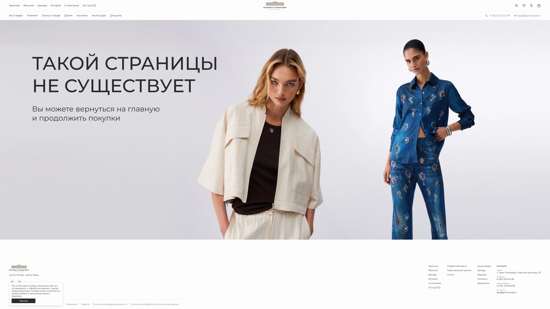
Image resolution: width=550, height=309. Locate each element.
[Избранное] (524, 6)
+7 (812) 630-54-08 (499, 15)
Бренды (42, 5)
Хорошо (23, 301)
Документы (483, 283)
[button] (12, 282)
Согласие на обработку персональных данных (154, 304)
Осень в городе (51, 15)
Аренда (481, 270)
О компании (71, 5)
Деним (68, 15)
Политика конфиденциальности (110, 304)
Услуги (450, 274)
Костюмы (82, 15)
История (56, 5)
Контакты (482, 279)
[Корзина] (539, 6)
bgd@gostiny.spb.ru (529, 15)
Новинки (32, 15)
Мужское (14, 5)
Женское (28, 5)
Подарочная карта (456, 266)
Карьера (482, 274)
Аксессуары (99, 15)
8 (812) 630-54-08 (505, 279)
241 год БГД (89, 5)
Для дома (115, 15)
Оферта (85, 304)
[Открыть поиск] (516, 6)
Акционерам (484, 266)
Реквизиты (72, 304)
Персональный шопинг (459, 270)
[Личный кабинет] (531, 6)
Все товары (16, 15)
